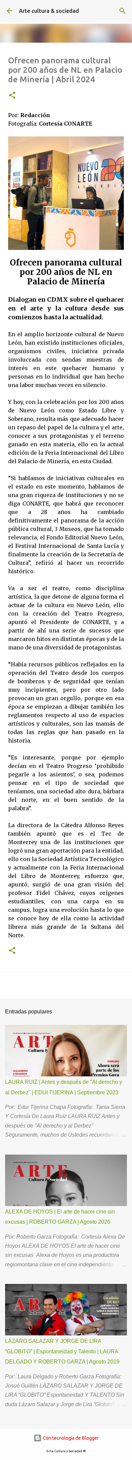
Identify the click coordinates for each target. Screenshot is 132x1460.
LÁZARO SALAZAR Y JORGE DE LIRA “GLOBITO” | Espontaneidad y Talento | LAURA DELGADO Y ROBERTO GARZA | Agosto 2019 (62, 1351)
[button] (12, 95)
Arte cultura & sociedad (49, 11)
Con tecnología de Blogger (70, 1438)
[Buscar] (122, 11)
